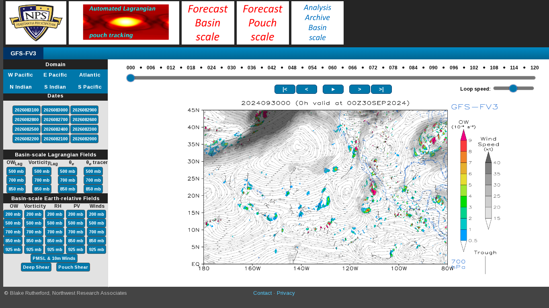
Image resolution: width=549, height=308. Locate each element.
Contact (262, 293)
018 (191, 68)
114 (514, 68)
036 (252, 68)
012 (171, 68)
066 (352, 68)
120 (535, 68)
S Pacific (90, 87)
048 (292, 68)
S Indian (55, 87)
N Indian (21, 87)
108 (494, 68)
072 (373, 68)
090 (433, 68)
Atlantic (89, 75)
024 (211, 68)
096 (454, 68)
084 (413, 68)
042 (272, 68)
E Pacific (55, 75)
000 (131, 68)
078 (393, 68)
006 (151, 68)
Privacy (286, 293)
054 (312, 68)
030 (231, 68)
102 (474, 68)
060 (332, 68)
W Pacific (20, 75)
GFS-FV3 (23, 53)
